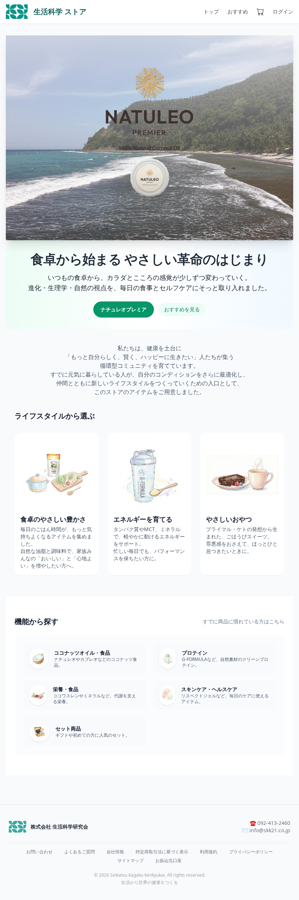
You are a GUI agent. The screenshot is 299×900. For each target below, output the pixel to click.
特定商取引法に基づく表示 (162, 852)
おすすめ (238, 11)
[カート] (260, 11)
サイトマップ (130, 861)
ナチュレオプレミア (124, 309)
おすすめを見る (182, 309)
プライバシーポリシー (251, 852)
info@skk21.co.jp (269, 830)
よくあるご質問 (79, 852)
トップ (211, 11)
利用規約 (208, 852)
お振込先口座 (168, 861)
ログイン (283, 11)
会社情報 (115, 852)
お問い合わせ (39, 852)
